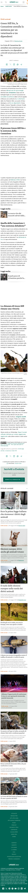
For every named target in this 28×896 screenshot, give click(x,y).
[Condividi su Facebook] (7, 64)
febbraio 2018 (15, 180)
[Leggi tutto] (26, 488)
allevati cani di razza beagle (14, 90)
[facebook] (3, 888)
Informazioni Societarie (14, 856)
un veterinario (20, 99)
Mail (14, 852)
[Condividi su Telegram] (21, 64)
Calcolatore (14, 832)
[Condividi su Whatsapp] (18, 64)
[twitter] (6, 888)
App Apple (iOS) (14, 818)
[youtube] (15, 888)
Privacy (14, 854)
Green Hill (14, 451)
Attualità (14, 813)
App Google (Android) (14, 820)
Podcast (14, 825)
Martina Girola (18, 41)
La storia (14, 849)
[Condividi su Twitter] (10, 64)
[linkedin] (22, 888)
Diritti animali (5, 19)
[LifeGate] (14, 2)
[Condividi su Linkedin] (14, 64)
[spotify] (12, 888)
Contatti (14, 845)
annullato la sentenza (7, 97)
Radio (14, 822)
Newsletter (14, 816)
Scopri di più (18, 463)
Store (7, 2)
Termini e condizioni (14, 859)
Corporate (14, 829)
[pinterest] (9, 888)
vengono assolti (21, 417)
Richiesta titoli (14, 827)
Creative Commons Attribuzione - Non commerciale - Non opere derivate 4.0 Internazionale (13, 445)
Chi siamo (14, 847)
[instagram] (18, 888)
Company (14, 843)
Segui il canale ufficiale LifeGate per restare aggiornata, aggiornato (14, 434)
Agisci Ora (14, 834)
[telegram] (25, 888)
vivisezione (8, 451)
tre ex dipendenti (15, 103)
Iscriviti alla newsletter (12, 479)
